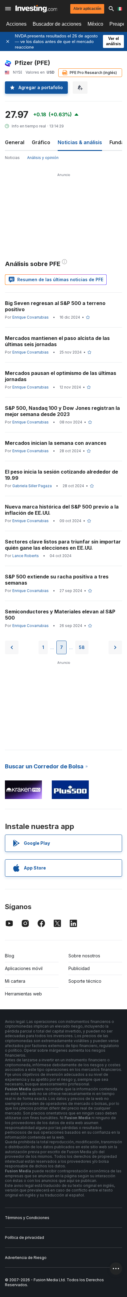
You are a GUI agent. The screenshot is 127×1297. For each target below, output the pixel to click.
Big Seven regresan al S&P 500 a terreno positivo (55, 306)
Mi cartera (15, 981)
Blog (9, 955)
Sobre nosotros (84, 955)
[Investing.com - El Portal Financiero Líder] (36, 8)
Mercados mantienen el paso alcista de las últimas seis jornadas (57, 341)
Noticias (12, 157)
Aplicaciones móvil (24, 968)
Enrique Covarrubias (30, 317)
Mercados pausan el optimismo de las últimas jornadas (60, 376)
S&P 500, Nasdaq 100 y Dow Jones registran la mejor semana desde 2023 (62, 411)
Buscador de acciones (57, 24)
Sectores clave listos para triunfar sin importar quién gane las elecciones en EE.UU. (63, 545)
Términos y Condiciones (27, 1217)
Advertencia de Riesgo (26, 1257)
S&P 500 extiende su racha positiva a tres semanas (57, 579)
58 (82, 647)
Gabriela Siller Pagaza (32, 485)
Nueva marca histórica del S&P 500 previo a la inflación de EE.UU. (62, 510)
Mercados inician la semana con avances (55, 443)
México (95, 24)
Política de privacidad (24, 1237)
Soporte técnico (84, 981)
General (14, 142)
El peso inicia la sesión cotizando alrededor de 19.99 (61, 475)
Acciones (16, 24)
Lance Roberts (25, 555)
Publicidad (79, 968)
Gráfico (41, 142)
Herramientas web (23, 993)
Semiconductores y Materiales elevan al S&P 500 (60, 614)
